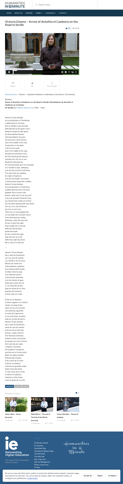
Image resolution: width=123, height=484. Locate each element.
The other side (39, 456)
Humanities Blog (40, 448)
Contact (63, 13)
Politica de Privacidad (21, 460)
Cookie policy (32, 478)
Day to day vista (40, 459)
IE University (38, 445)
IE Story (37, 467)
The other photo (39, 454)
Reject (100, 476)
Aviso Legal (9, 460)
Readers (29, 13)
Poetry (18, 386)
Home (9, 13)
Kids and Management (42, 462)
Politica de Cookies (11, 462)
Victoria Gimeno (11, 94)
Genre (38, 13)
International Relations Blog (43, 451)
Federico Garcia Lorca (24, 107)
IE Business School (41, 443)
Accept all (88, 476)
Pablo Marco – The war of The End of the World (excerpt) (40, 417)
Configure (112, 476)
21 (69, 28)
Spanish (25, 386)
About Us (18, 13)
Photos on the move (41, 464)
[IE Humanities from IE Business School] (15, 4)
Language (50, 13)
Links (37, 438)
